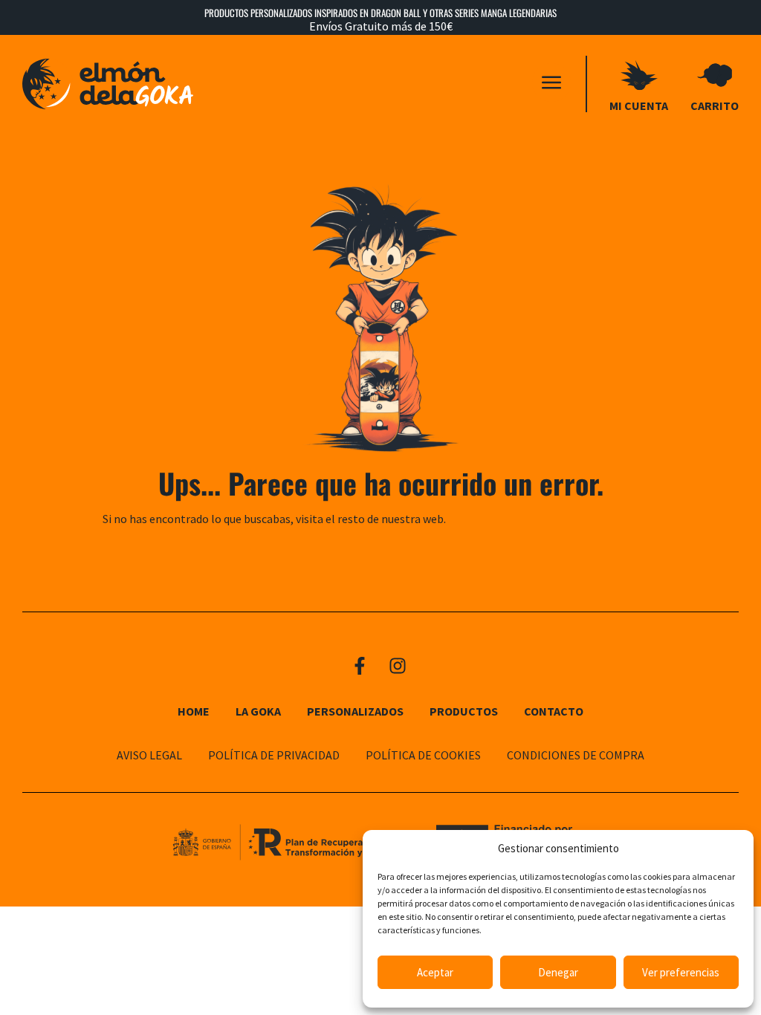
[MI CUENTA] (639, 75)
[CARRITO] (715, 75)
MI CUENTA (638, 105)
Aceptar (435, 972)
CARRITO (714, 105)
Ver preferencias (680, 972)
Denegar (558, 972)
